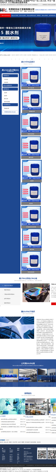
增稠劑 (22, 442)
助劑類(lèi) (6, 75)
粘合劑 (19, 442)
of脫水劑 (38, 442)
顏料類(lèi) (6, 89)
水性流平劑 (14, 442)
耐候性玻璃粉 (7, 101)
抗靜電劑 (29, 55)
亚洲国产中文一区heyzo (13, 471)
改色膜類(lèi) (6, 104)
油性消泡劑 (3, 4)
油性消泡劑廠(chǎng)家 (22, 4)
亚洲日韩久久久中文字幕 (42, 471)
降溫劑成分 (35, 4)
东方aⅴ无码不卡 (33, 471)
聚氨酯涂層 (6, 108)
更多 (24, 416)
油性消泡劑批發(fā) (11, 4)
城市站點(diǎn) (52, 15)
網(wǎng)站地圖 (51, 4)
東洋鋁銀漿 (27, 442)
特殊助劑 (6, 82)
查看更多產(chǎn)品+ (10, 112)
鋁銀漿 (5, 92)
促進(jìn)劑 (42, 55)
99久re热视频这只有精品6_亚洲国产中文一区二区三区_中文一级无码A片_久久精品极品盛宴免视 (20, 469)
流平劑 (21, 55)
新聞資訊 (45, 4)
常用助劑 (6, 79)
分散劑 (46, 55)
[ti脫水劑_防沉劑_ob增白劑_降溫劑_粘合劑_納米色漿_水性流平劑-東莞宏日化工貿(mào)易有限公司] (17, 11)
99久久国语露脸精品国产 (24, 471)
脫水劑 (29, 4)
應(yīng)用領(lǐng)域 (31, 15)
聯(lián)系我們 (45, 15)
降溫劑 (10, 442)
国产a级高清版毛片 (4, 471)
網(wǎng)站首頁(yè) (6, 15)
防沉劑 (50, 55)
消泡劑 (25, 55)
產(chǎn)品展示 (22, 15)
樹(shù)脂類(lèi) (7, 85)
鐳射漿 (17, 55)
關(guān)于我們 (15, 15)
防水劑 (54, 55)
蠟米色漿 (6, 98)
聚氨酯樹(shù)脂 (34, 55)
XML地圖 (28, 465)
